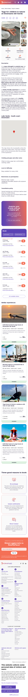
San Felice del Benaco (5, 659)
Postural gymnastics (19, 590)
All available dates (14, 296)
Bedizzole (17, 642)
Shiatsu (16, 593)
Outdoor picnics (18, 577)
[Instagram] (23, 563)
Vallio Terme (17, 638)
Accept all (8, 687)
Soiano (2, 657)
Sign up (14, 552)
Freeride (16, 619)
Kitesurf (16, 616)
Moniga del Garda (5, 656)
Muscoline (3, 652)
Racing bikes (17, 612)
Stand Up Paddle (4, 618)
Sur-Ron (16, 613)
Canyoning (17, 605)
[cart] (25, 2)
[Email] (17, 18)
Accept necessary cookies (10, 691)
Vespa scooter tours (5, 611)
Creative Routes (5, 600)
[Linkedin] (26, 563)
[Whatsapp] (10, 18)
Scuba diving (17, 620)
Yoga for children (15, 8)
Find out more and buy (14, 220)
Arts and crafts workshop (6, 603)
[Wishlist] (25, 18)
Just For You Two (4, 574)
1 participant (6, 234)
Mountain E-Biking (18, 609)
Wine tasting (17, 574)
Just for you (4, 571)
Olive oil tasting (18, 575)
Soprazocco (17, 635)
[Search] (15, 2)
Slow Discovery (5, 610)
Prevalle (16, 641)
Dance (2, 605)
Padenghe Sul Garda (5, 653)
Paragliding (17, 608)
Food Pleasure (18, 571)
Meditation (17, 594)
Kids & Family (8, 8)
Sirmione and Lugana (20, 648)
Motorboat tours (4, 613)
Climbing (16, 606)
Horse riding (4, 614)
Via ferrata (17, 602)
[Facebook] (7, 18)
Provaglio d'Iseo (18, 631)
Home (2, 8)
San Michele (17, 639)
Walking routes (4, 617)
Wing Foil (16, 617)
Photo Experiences (5, 602)
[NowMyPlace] (6, 2)
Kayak (2, 622)
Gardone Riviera (18, 634)
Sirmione (16, 649)
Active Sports (18, 601)
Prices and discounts (8, 245)
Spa (15, 586)
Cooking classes (18, 578)
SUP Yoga (17, 589)
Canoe (2, 621)
